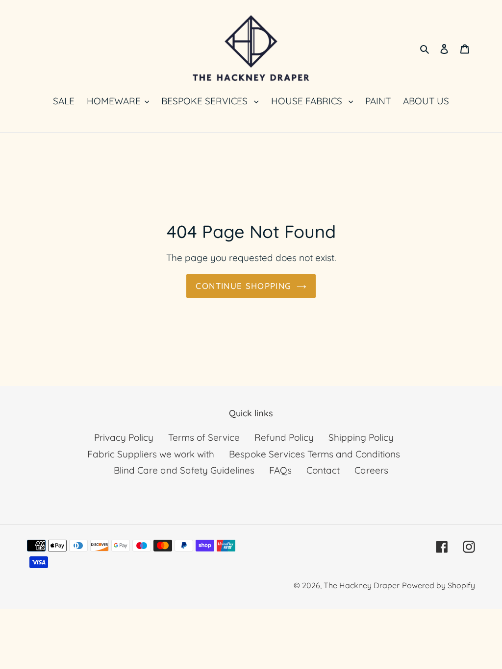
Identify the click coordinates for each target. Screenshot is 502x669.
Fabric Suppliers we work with (150, 454)
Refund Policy (284, 437)
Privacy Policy (123, 437)
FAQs (280, 470)
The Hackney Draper (362, 585)
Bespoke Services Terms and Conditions (314, 454)
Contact (323, 470)
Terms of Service (204, 437)
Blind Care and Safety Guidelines (184, 470)
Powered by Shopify (438, 585)
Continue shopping (243, 286)
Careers (371, 470)
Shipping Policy (361, 437)
